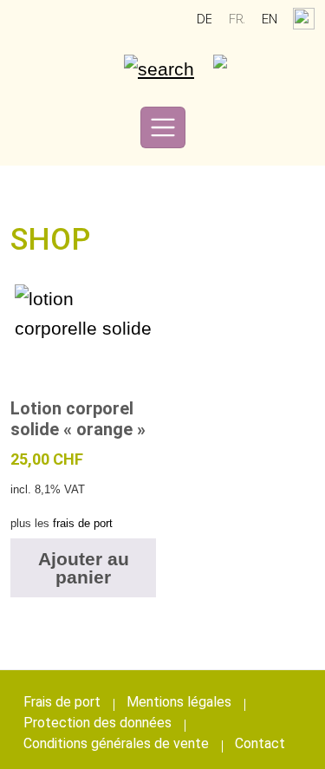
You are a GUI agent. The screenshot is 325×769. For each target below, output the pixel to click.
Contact (260, 743)
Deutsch (204, 19)
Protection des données (97, 722)
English (269, 19)
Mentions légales (179, 702)
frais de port (83, 523)
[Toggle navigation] (162, 127)
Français (236, 19)
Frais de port (62, 702)
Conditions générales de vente (116, 743)
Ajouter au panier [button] (83, 568)
